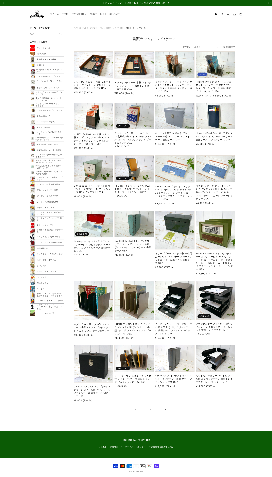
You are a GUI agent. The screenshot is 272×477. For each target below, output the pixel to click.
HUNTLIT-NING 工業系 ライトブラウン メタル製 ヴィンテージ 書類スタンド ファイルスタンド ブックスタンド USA (132, 329)
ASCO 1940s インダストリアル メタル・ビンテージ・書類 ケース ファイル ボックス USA (173, 378)
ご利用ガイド (116, 447)
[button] (228, 14)
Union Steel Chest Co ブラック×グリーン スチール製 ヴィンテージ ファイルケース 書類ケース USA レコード (92, 391)
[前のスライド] (3, 3)
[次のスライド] (269, 3)
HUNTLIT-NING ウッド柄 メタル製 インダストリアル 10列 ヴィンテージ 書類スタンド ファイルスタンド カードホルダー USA (92, 139)
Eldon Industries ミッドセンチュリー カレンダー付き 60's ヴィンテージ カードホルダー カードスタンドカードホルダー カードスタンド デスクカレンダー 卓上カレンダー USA (214, 261)
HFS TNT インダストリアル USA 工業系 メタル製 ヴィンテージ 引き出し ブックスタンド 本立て (132, 189)
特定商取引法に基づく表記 (161, 447)
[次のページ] (173, 409)
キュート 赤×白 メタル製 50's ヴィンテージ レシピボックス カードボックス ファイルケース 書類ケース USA (92, 246)
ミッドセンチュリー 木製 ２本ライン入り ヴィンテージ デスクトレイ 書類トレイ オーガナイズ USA (92, 85)
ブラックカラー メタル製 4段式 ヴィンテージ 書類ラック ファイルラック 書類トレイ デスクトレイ (214, 326)
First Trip (139, 471)
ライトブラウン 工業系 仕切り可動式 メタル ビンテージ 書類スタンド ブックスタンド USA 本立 (132, 379)
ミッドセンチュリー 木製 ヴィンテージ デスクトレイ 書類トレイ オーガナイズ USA (132, 85)
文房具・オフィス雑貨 (114, 28)
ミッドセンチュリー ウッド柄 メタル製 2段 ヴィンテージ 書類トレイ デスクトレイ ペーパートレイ (214, 378)
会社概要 (102, 447)
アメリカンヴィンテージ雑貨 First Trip (88, 28)
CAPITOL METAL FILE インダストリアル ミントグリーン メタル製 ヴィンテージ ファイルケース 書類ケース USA (133, 246)
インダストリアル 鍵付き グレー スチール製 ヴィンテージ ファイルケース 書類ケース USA (173, 136)
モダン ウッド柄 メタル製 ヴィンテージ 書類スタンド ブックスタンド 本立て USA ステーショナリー (92, 327)
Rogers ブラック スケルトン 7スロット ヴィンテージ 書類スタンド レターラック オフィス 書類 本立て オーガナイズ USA (214, 86)
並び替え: (187, 47)
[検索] (61, 34)
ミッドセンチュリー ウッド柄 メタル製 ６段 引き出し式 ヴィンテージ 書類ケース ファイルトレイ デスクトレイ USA (173, 329)
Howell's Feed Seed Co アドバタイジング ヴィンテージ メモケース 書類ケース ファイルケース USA (214, 136)
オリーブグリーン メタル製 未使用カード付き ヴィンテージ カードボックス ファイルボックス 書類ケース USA (173, 258)
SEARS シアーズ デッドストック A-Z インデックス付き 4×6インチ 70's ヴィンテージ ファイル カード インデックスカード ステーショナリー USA (214, 192)
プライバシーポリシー (135, 447)
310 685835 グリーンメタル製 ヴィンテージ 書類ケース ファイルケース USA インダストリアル (92, 189)
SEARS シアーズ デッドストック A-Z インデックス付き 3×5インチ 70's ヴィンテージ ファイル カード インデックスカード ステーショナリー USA (173, 193)
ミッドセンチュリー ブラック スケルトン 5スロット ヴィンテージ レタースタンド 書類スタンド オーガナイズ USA (173, 86)
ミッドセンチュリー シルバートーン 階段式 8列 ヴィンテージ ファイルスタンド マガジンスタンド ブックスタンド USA (133, 138)
